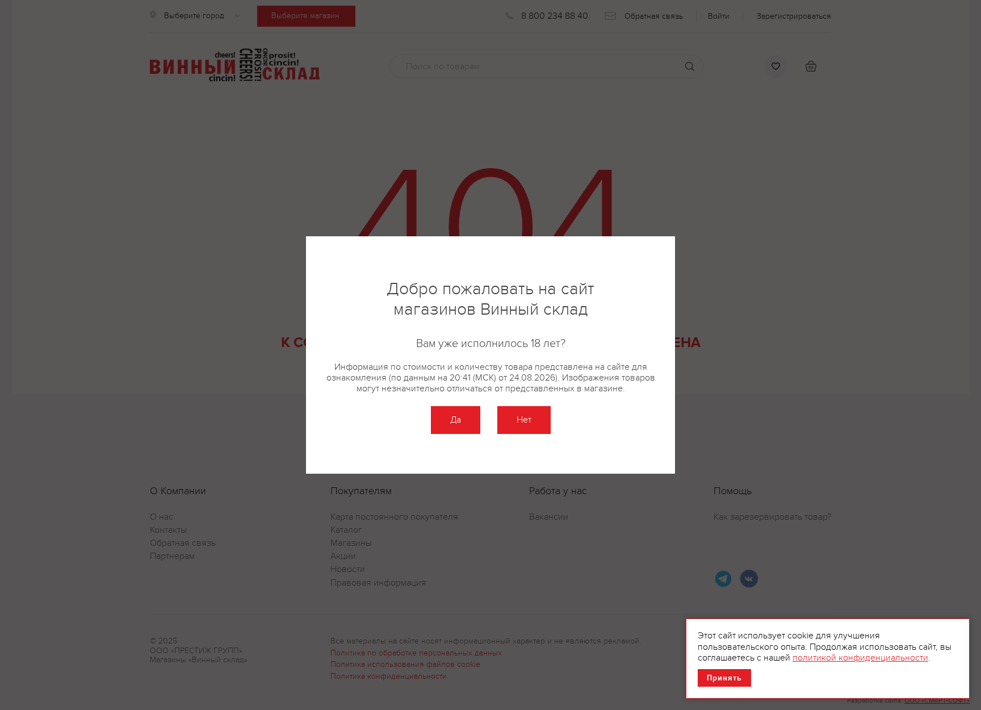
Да (455, 419)
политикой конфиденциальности (860, 657)
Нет (524, 419)
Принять (724, 678)
